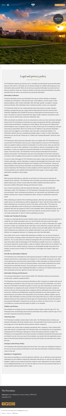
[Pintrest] (10, 403)
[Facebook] (3, 403)
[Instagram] (13, 403)
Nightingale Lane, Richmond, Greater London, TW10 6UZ (19, 394)
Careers (4, 413)
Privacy (9, 413)
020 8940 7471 (6, 397)
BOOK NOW (59, 5)
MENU (3, 5)
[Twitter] (6, 403)
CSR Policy (15, 413)
